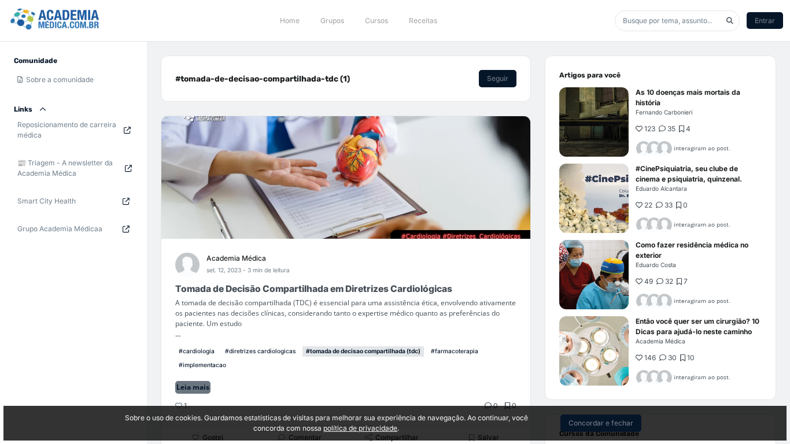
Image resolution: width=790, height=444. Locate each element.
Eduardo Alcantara (661, 188)
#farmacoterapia (454, 350)
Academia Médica (236, 258)
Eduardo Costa (656, 264)
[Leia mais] (594, 122)
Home (290, 20)
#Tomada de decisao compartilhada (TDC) (363, 350)
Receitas (423, 20)
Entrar (765, 20)
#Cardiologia (197, 350)
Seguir (497, 78)
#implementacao (202, 364)
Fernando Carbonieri (664, 112)
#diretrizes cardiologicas (260, 350)
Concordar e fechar (600, 423)
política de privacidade (360, 428)
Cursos (376, 20)
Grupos (332, 20)
